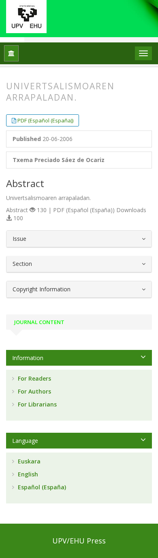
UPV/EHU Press (79, 540)
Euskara (28, 461)
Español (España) (41, 487)
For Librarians (36, 404)
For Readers (33, 378)
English (27, 474)
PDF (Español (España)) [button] (45, 120)
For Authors (33, 391)
